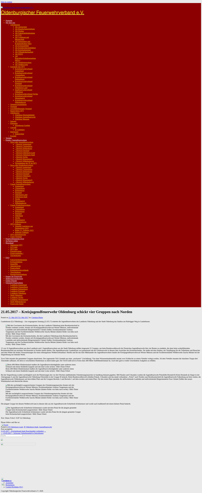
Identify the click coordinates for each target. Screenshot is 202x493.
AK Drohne (19, 31)
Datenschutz (19, 134)
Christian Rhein (37, 318)
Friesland (18, 193)
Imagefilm (14, 264)
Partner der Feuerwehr (14, 277)
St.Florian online (12, 241)
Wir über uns (10, 23)
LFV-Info (13, 247)
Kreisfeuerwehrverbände (19, 270)
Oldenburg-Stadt (21, 197)
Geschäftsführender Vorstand (21, 109)
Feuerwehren (15, 268)
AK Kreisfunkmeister (23, 50)
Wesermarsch (20, 201)
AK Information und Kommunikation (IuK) (23, 43)
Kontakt (13, 136)
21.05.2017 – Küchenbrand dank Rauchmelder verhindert (23, 431)
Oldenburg (19, 216)
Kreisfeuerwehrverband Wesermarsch (23, 97)
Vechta (17, 199)
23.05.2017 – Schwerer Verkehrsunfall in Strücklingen (22, 433)
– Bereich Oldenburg (23, 176)
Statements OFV (16, 245)
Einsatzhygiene (16, 251)
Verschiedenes (15, 272)
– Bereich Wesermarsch (23, 159)
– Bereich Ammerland (23, 144)
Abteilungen (14, 113)
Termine (9, 138)
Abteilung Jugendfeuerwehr (25, 117)
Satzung (13, 121)
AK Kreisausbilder (22, 46)
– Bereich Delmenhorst (23, 149)
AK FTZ (18, 35)
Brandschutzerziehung (18, 274)
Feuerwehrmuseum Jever (15, 239)
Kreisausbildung (16, 262)
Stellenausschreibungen (14, 279)
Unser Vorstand (16, 237)
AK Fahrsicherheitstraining (25, 33)
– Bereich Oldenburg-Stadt (25, 155)
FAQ (7, 258)
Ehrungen (14, 123)
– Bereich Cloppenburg (23, 146)
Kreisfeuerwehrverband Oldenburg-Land (23, 87)
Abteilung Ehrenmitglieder (25, 115)
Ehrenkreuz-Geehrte (22, 125)
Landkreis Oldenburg (18, 293)
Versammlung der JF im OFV (26, 163)
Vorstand (13, 107)
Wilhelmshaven (20, 203)
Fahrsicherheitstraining (18, 260)
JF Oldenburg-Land (15, 427)
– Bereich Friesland (22, 151)
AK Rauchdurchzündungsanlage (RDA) (25, 58)
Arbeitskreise (15, 25)
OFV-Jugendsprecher (18, 235)
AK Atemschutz (21, 27)
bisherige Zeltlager (22, 232)
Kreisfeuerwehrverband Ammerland (23, 70)
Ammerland (19, 186)
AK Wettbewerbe (21, 65)
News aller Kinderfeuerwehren (21, 165)
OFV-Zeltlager (15, 224)
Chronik (13, 128)
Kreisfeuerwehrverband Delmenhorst (23, 78)
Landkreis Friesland (17, 291)
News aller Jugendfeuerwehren (21, 142)
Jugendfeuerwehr (45, 427)
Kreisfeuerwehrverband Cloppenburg (23, 74)
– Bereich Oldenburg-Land (25, 153)
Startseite (9, 21)
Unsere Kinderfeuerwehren (20, 205)
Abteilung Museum (22, 119)
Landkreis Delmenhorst (19, 289)
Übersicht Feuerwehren (14, 283)
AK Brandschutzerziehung (25, 29)
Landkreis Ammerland (18, 285)
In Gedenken (20, 130)
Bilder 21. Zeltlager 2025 (24, 230)
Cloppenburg (20, 188)
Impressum (14, 132)
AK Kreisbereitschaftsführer (25, 48)
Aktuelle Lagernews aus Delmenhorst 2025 (24, 227)
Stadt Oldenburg (16, 295)
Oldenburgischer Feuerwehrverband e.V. (42, 12)
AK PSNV (19, 54)
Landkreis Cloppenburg (19, 287)
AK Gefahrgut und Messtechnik (22, 38)
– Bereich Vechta (21, 157)
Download (9, 243)
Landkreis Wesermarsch (19, 300)
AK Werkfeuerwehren (23, 63)
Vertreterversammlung (18, 104)
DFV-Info (14, 249)
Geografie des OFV (17, 67)
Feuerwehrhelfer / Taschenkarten (16, 254)
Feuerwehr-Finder (17, 304)
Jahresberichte (15, 266)
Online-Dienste (11, 281)
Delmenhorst (19, 190)
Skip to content (6, 2)
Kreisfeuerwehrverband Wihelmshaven (23, 101)
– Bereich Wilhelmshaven (24, 161)
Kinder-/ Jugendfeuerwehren (16, 140)
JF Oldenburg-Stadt (31, 427)
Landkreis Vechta (16, 297)
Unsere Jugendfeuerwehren (20, 184)
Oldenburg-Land (21, 195)
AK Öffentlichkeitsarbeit (24, 52)
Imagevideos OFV (17, 111)
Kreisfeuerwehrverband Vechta (26, 94)
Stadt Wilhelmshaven (18, 302)
